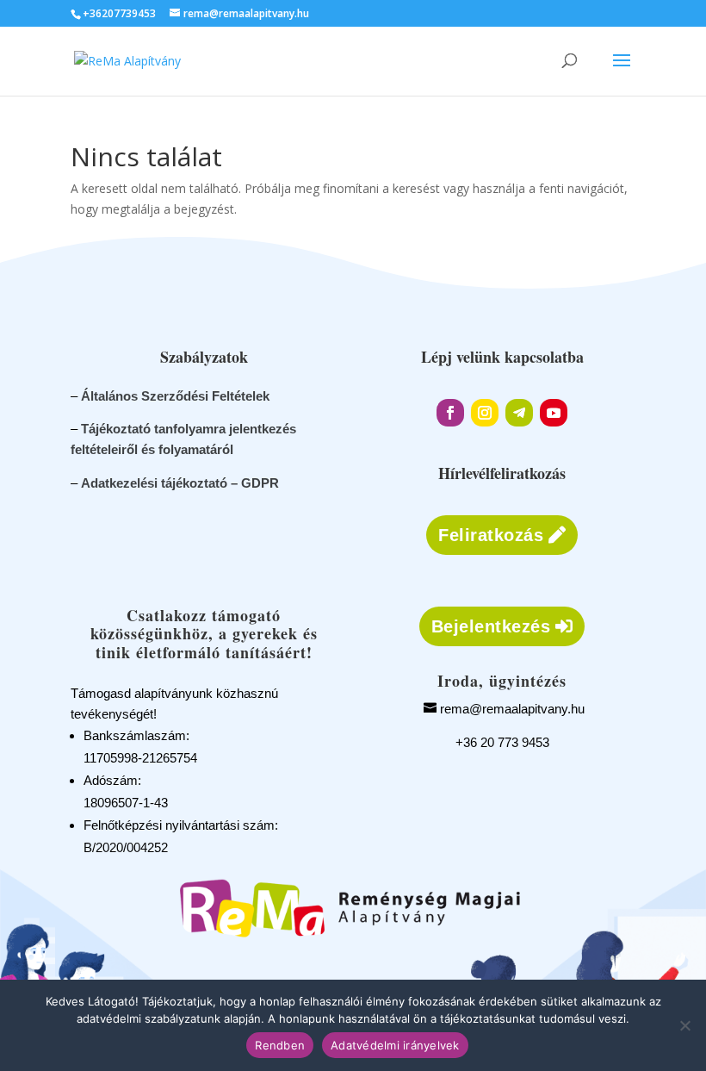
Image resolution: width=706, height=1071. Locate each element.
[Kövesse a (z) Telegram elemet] (519, 413)
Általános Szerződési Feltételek (175, 396)
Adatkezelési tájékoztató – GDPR (180, 483)
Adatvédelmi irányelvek (395, 1045)
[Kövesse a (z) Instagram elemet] (485, 413)
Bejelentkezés (491, 626)
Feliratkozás (490, 535)
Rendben (280, 1045)
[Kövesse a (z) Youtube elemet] (553, 413)
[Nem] (684, 1025)
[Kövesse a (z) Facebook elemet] (450, 413)
